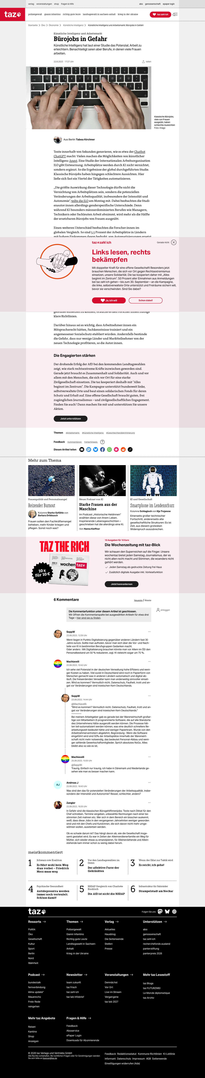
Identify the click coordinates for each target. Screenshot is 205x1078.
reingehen (33, 1006)
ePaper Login (73, 1035)
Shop (31, 1036)
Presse (108, 948)
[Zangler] (58, 805)
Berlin (31, 953)
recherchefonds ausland (156, 943)
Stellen (109, 943)
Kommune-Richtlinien (150, 1053)
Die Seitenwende (114, 939)
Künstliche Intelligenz (73, 25)
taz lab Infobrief (75, 996)
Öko (43, 25)
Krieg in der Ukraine (77, 953)
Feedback (72, 1026)
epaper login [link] (169, 4)
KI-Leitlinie (169, 1053)
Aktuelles (110, 929)
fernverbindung (36, 987)
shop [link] (56, 4)
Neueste (138, 600)
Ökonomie (54, 25)
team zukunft (73, 982)
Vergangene (111, 996)
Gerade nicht (163, 242)
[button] (175, 14)
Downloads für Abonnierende (82, 1040)
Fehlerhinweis (91, 442)
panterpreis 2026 (152, 953)
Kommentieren (75, 442)
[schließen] (174, 242)
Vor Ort (109, 987)
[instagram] (174, 913)
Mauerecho (34, 996)
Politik (31, 929)
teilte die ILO (79, 201)
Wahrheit (33, 963)
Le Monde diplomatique (156, 993)
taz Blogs (148, 983)
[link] (36, 14)
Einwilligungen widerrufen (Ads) (122, 1063)
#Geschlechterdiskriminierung (120, 432)
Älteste (148, 600)
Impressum (138, 1058)
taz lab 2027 (111, 1001)
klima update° (36, 992)
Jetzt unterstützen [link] (70, 418)
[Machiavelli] (58, 664)
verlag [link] (31, 4)
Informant (110, 1058)
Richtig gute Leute (76, 939)
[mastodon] (160, 913)
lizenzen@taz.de (50, 1058)
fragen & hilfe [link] (67, 4)
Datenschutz (124, 1058)
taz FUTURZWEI (151, 988)
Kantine (32, 1031)
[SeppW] (58, 634)
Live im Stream (113, 992)
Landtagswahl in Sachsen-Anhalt (81, 946)
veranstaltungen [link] (44, 4)
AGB (148, 1058)
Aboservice (72, 1030)
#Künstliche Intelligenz (93, 432)
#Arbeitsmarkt (73, 432)
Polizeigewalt (73, 929)
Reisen (32, 1026)
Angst (73, 160)
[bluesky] (167, 913)
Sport (31, 948)
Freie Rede (34, 1001)
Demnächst (111, 982)
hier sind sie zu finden (88, 617)
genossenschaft (152, 934)
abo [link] (141, 4)
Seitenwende (159, 1058)
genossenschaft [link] (153, 4)
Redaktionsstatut (127, 1053)
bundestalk (34, 982)
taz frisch (71, 987)
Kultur (31, 943)
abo (145, 929)
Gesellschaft (35, 939)
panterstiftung (151, 948)
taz (37, 911)
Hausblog (110, 934)
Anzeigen (33, 1041)
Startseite (33, 25)
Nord (31, 958)
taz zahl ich (149, 939)
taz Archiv (148, 997)
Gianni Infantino (75, 934)
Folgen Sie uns (149, 911)
